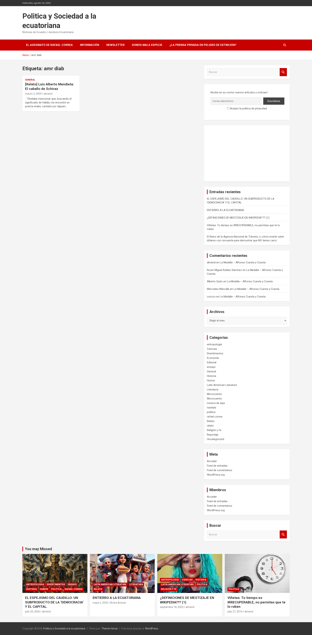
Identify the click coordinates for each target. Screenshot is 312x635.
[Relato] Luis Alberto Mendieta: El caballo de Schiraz (49, 86)
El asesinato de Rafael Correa (49, 45)
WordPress (151, 628)
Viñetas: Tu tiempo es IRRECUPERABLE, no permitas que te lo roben (256, 602)
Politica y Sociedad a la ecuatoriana (64, 628)
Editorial (211, 362)
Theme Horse (109, 628)
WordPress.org (216, 474)
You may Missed (38, 549)
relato (210, 425)
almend (48, 93)
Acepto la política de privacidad (248, 108)
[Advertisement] (247, 153)
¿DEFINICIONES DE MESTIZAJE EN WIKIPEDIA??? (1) (238, 217)
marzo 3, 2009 (33, 93)
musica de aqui (216, 403)
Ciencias (212, 349)
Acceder (212, 461)
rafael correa (214, 416)
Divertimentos (215, 353)
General (30, 80)
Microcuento (214, 394)
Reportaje (212, 434)
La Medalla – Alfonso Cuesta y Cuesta (243, 262)
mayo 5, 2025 (100, 602)
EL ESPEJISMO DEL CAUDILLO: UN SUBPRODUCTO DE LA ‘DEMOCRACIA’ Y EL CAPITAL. (54, 602)
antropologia (214, 344)
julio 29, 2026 (32, 611)
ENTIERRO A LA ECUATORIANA (225, 210)
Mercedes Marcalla (218, 289)
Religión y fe (214, 430)
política (211, 412)
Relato (210, 421)
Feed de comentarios (219, 470)
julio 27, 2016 (235, 611)
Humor (211, 380)
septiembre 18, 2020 (171, 607)
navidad (211, 407)
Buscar (283, 72)
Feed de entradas (217, 465)
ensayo (211, 367)
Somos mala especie (147, 45)
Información (89, 45)
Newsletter (115, 45)
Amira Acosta (118, 602)
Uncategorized (215, 439)
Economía (213, 358)
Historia (211, 376)
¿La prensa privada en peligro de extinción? (203, 45)
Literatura (212, 389)
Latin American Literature (222, 385)
